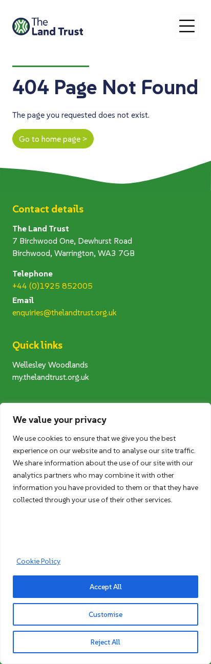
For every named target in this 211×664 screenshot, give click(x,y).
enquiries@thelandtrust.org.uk (64, 312)
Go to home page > (53, 139)
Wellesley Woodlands (50, 364)
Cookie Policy (38, 561)
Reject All (105, 642)
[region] (105, 533)
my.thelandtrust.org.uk (50, 377)
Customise (105, 614)
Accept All (106, 586)
